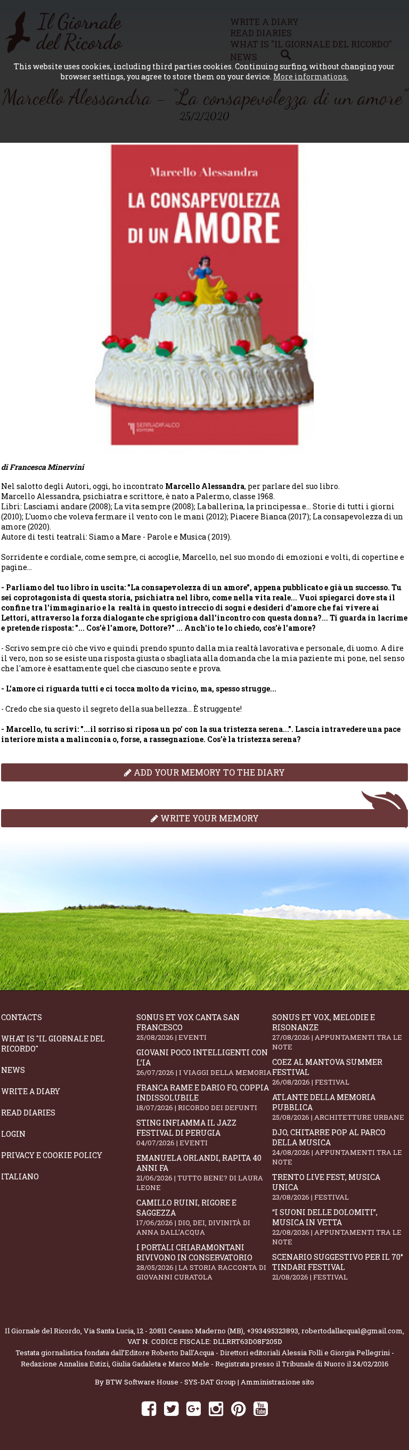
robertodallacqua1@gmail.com (352, 1330)
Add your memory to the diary (208, 772)
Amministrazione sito (277, 1382)
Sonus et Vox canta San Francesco (188, 1027)
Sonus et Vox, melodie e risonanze (337, 1032)
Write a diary (30, 1091)
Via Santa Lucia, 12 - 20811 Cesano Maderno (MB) (163, 1330)
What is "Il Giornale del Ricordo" (53, 1043)
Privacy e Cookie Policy (51, 1155)
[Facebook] (149, 1408)
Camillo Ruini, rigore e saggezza (193, 1217)
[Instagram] (216, 1408)
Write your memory (208, 818)
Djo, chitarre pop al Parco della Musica (337, 1147)
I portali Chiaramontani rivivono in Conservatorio (201, 1262)
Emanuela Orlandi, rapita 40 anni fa (199, 1172)
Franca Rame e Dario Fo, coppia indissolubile (202, 1097)
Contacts (21, 1017)
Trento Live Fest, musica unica (326, 1187)
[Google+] (193, 1408)
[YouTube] (260, 1408)
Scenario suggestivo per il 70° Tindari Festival (337, 1267)
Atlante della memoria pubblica (338, 1107)
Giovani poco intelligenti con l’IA (204, 1062)
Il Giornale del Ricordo (42, 1330)
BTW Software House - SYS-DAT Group (170, 1382)
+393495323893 (272, 1330)
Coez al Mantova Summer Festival (327, 1072)
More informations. (310, 76)
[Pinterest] (238, 1408)
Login (13, 1134)
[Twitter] (171, 1408)
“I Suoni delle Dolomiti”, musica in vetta (337, 1227)
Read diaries (28, 1112)
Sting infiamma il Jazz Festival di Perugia (186, 1132)
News (13, 1070)
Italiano (20, 1176)
